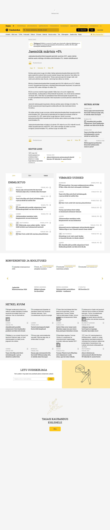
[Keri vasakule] (44, 157)
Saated (58, 348)
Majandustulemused (88, 323)
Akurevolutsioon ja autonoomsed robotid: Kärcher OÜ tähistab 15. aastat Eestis (92, 355)
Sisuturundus (52, 34)
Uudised (18, 196)
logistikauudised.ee (43, 25)
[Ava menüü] (13, 26)
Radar (80, 34)
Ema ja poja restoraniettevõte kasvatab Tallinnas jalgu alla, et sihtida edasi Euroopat (94, 112)
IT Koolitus (81, 287)
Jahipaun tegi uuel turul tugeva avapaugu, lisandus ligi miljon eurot (90, 329)
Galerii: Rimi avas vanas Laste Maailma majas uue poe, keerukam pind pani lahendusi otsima (67, 329)
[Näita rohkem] (101, 26)
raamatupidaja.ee (64, 25)
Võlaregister (65, 34)
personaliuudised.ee (32, 25)
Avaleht (8, 34)
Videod (33, 34)
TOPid (20, 34)
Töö (59, 34)
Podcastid (26, 34)
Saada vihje (73, 34)
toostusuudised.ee (54, 25)
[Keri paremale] (80, 157)
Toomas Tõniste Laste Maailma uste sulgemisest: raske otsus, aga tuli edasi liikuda (66, 355)
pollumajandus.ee (94, 25)
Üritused (38, 34)
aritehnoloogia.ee (84, 25)
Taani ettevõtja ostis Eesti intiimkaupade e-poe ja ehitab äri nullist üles (93, 134)
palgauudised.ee (74, 25)
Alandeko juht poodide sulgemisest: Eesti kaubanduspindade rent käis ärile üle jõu (94, 123)
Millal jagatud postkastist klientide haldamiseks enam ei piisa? (93, 145)
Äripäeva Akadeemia (40, 287)
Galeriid (44, 34)
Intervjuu (19, 187)
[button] (30, 379)
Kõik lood (14, 34)
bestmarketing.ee (21, 25)
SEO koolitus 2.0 (83, 289)
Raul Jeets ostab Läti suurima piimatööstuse (33, 234)
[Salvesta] (50, 187)
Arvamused (62, 183)
